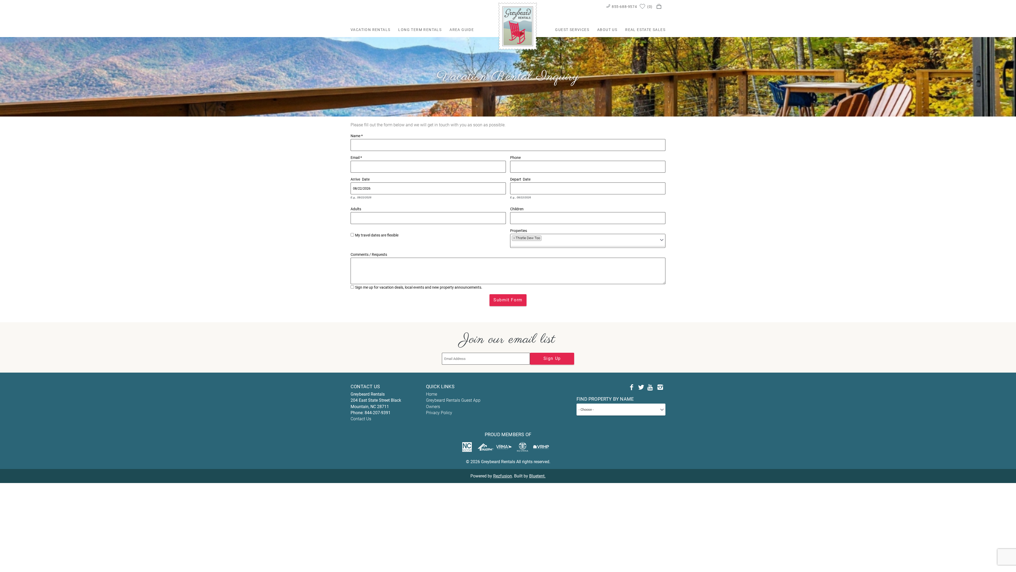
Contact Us (361, 418)
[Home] (517, 26)
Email (356, 157)
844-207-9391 (378, 412)
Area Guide (462, 30)
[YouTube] (650, 387)
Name (357, 135)
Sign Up (552, 358)
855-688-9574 (624, 7)
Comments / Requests (369, 254)
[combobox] (587, 241)
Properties (518, 230)
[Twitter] (641, 387)
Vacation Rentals (370, 30)
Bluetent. (537, 476)
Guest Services (572, 30)
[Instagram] (660, 387)
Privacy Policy (439, 412)
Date (366, 178)
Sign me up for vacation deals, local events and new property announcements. (418, 287)
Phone (515, 157)
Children (517, 208)
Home (431, 394)
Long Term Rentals (420, 30)
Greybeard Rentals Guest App (453, 400)
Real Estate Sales (645, 30)
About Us (607, 30)
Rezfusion (502, 476)
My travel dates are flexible (376, 235)
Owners (433, 406)
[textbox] (544, 239)
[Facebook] (631, 387)
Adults (356, 208)
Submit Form (508, 299)
